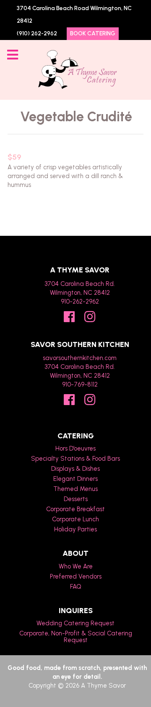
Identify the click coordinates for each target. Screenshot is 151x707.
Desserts (76, 499)
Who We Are (76, 566)
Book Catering (92, 33)
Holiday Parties (75, 529)
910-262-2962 (80, 301)
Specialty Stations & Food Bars (75, 458)
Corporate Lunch (75, 519)
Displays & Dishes (75, 468)
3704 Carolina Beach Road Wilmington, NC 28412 (74, 14)
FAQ (75, 586)
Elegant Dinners (75, 479)
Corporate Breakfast (75, 509)
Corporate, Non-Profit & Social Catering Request (75, 637)
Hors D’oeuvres (75, 448)
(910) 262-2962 (37, 33)
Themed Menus (75, 489)
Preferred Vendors (76, 576)
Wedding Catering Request (75, 623)
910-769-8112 (80, 384)
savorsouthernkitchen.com (80, 358)
